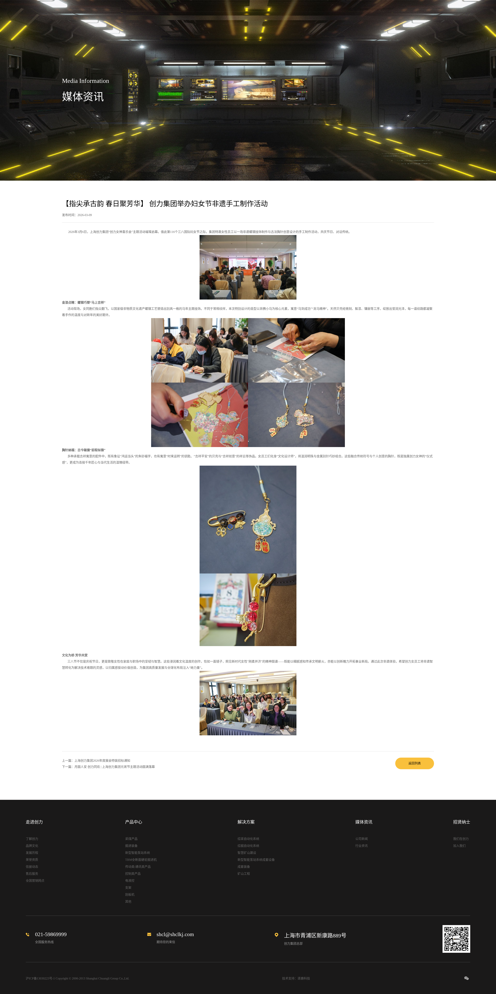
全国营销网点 (35, 880)
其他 (128, 901)
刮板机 (129, 894)
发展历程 (32, 852)
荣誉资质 (32, 859)
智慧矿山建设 (247, 852)
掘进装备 (131, 845)
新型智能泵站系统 (137, 852)
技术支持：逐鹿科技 (296, 978)
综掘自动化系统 (248, 845)
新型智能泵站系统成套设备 (256, 859)
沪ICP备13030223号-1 (40, 978)
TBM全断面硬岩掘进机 (141, 859)
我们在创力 (461, 838)
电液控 (129, 880)
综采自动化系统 (248, 838)
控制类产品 (133, 873)
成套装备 (244, 866)
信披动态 (32, 866)
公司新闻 (361, 838)
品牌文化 (32, 845)
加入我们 (459, 845)
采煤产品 (131, 838)
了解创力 (32, 838)
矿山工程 (244, 873)
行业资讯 (361, 845)
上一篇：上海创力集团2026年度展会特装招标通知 (96, 760)
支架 (128, 887)
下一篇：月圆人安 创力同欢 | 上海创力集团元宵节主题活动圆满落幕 (108, 766)
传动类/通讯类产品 (138, 866)
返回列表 (414, 763)
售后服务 (32, 873)
